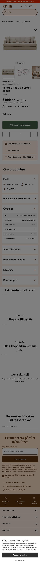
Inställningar (20, 560)
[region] (20, 551)
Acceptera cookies (20, 555)
